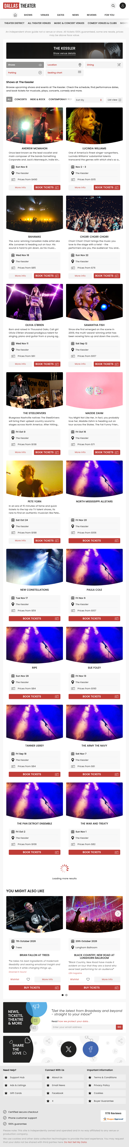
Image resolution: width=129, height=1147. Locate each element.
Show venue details (64, 53)
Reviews (92, 14)
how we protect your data (73, 1021)
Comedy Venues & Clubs (102, 23)
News (75, 14)
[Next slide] (118, 914)
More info (20, 187)
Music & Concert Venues (69, 23)
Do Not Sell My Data (75, 1142)
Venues (45, 14)
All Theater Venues (39, 23)
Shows (28, 14)
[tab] (62, 995)
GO (119, 1027)
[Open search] (113, 6)
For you (109, 14)
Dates (60, 14)
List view (112, 99)
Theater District (14, 23)
